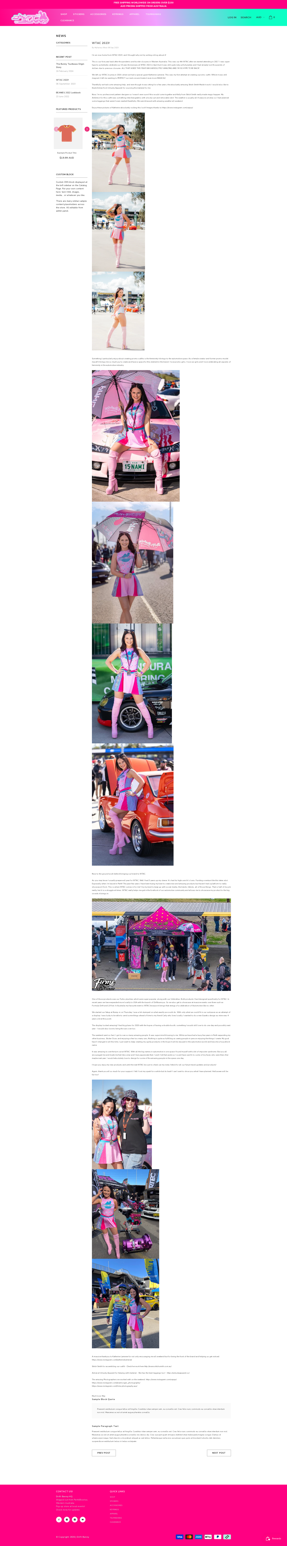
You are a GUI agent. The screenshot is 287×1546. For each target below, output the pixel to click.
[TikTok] (75, 1519)
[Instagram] (67, 1519)
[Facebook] (59, 1519)
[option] (72, 140)
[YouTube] (83, 1519)
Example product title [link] (71, 153)
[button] (87, 129)
